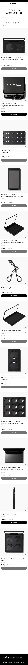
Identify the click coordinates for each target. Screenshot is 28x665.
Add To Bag (14, 114)
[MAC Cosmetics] (14, 3)
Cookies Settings (7, 662)
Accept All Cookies (19, 662)
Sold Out (14, 68)
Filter (7, 22)
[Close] (25, 656)
